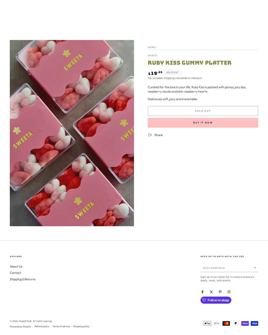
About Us (16, 266)
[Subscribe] (256, 267)
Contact (15, 273)
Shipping (169, 77)
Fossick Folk (25, 321)
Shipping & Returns (23, 279)
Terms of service (61, 326)
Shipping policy (81, 326)
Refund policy (42, 326)
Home (151, 47)
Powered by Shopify (20, 326)
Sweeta (153, 55)
